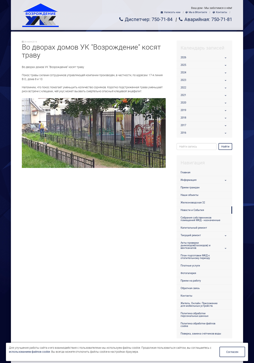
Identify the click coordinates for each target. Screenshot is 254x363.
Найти (225, 146)
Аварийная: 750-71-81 (208, 19)
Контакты (221, 12)
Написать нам (172, 12)
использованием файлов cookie (29, 351)
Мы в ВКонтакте (198, 12)
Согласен (232, 351)
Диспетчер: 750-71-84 (148, 19)
